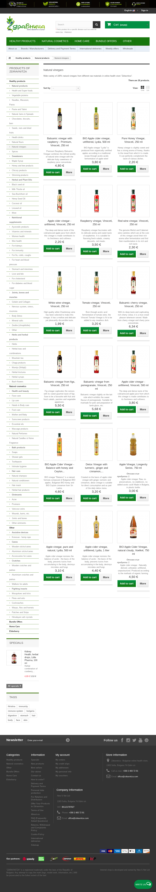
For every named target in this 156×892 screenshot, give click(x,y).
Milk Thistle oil (18, 189)
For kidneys (16, 246)
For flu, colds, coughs (21, 255)
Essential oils (17, 424)
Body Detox (16, 316)
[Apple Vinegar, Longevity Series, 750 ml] (133, 444)
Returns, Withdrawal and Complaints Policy (40, 828)
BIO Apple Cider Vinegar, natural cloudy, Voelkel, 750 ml (133, 550)
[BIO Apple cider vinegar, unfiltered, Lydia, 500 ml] (96, 118)
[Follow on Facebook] (122, 740)
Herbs (14, 344)
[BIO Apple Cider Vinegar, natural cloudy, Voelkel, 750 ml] (133, 527)
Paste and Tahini (19, 109)
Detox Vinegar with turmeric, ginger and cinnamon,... (96, 468)
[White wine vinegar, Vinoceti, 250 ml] (59, 282)
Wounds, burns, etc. (20, 513)
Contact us (36, 776)
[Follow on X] (134, 740)
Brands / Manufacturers (32, 48)
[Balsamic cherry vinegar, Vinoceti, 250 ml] (133, 282)
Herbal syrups (17, 377)
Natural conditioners (20, 480)
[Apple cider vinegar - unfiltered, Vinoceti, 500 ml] (133, 362)
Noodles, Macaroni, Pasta (19, 102)
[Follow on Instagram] (128, 740)
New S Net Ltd (143, 870)
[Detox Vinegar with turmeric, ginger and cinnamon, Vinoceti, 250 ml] (96, 444)
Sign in (144, 10)
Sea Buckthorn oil (19, 194)
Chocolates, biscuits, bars (19, 121)
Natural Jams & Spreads (22, 114)
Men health (16, 241)
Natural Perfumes (19, 433)
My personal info (63, 772)
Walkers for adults (19, 584)
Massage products (19, 429)
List (148, 90)
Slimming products (19, 175)
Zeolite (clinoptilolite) (20, 325)
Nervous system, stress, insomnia (21, 308)
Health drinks (17, 137)
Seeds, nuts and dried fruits (20, 130)
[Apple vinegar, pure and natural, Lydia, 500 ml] (59, 527)
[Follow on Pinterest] (146, 740)
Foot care (15, 410)
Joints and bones (19, 518)
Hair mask (16, 485)
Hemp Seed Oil (18, 199)
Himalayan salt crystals (22, 617)
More (13, 213)
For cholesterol (18, 278)
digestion (12, 715)
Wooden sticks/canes (21, 546)
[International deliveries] (78, 4)
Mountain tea (17, 358)
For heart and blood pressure (19, 262)
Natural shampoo (19, 476)
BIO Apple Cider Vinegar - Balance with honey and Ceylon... (59, 468)
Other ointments (18, 523)
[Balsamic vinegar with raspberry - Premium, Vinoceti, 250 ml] (59, 118)
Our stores (36, 772)
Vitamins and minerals (21, 231)
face (18, 720)
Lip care (15, 400)
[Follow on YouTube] (140, 740)
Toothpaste (16, 462)
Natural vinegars (18, 147)
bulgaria (30, 711)
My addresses (62, 768)
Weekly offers (112, 48)
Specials (16, 642)
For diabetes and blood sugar (20, 285)
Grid (142, 90)
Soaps (14, 452)
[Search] (96, 24)
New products (37, 764)
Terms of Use (37, 810)
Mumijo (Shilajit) (18, 367)
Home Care (82, 41)
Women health (18, 236)
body (10, 720)
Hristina (11, 706)
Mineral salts (17, 320)
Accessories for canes (21, 556)
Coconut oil (16, 203)
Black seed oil (17, 184)
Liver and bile (17, 274)
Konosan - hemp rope (21, 537)
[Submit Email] (68, 740)
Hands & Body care (20, 405)
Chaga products (18, 363)
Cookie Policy (37, 834)
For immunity (17, 250)
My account (63, 754)
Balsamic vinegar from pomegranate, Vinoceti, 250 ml (96, 385)
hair (33, 715)
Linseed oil (16, 208)
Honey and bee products (22, 166)
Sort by (46, 88)
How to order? (37, 779)
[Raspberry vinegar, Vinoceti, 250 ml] (96, 201)
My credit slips (62, 764)
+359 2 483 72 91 (130, 771)
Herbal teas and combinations (17, 351)
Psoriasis (15, 504)
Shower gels (17, 457)
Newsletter (14, 740)
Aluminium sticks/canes (22, 551)
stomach (24, 715)
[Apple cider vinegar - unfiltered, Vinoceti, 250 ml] (59, 201)
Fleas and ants (18, 598)
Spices (14, 151)
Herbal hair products (20, 490)
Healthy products (22, 41)
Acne (13, 499)
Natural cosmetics (55, 41)
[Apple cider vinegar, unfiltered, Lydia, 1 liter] (96, 527)
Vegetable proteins (19, 95)
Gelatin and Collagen (20, 302)
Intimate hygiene (19, 466)
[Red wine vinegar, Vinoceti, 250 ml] (133, 201)
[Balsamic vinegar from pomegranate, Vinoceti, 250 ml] (96, 362)
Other (127, 41)
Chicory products (19, 170)
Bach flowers (17, 381)
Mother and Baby (19, 415)
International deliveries (90, 48)
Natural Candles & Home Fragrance (21, 440)
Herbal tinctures (18, 372)
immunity (23, 706)
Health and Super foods (22, 90)
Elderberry (14, 631)
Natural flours (17, 142)
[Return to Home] (9, 58)
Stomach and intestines (22, 269)
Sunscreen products (20, 419)
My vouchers (62, 776)
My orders (60, 760)
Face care (16, 396)
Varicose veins (18, 509)
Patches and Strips (20, 612)
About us (12, 48)
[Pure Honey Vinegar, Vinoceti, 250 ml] (133, 118)
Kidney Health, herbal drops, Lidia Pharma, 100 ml (31, 657)
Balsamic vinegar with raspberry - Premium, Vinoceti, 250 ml (59, 142)
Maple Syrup (17, 161)
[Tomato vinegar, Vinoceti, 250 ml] (96, 282)
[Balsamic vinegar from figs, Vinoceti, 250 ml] (59, 362)
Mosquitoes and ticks (21, 593)
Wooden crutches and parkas (20, 567)
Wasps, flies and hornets (22, 607)
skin (25, 720)
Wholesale (128, 48)
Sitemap (35, 845)
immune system (15, 711)
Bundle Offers (106, 41)
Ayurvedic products (20, 227)
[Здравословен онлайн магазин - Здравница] (28, 24)
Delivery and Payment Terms (62, 48)
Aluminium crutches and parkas (21, 577)
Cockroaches (17, 603)
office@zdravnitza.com (128, 776)
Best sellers (36, 768)
